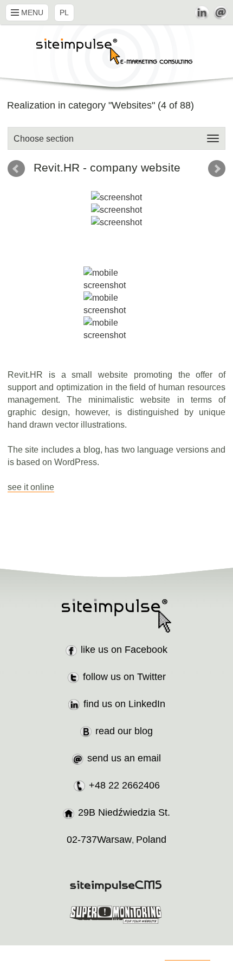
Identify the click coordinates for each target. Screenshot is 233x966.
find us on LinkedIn (124, 703)
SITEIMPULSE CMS (117, 886)
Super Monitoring (117, 915)
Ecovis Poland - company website (16, 168)
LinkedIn (202, 12)
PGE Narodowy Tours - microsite (216, 168)
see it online (31, 487)
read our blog (124, 731)
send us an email (124, 758)
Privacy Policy (187, 956)
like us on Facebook (124, 649)
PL (64, 12)
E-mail (220, 12)
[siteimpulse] (116, 58)
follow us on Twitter (124, 676)
